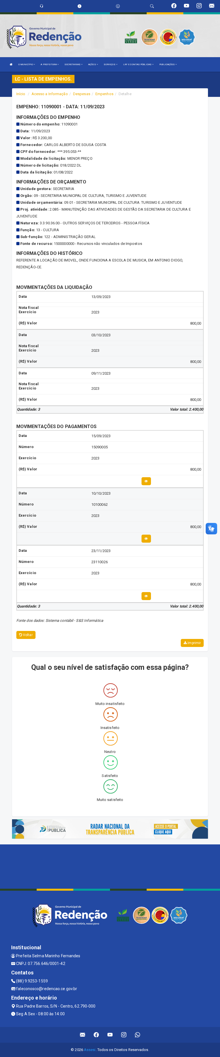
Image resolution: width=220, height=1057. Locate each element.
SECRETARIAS (72, 64)
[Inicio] (11, 64)
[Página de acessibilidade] (118, 6)
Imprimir (194, 643)
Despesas (81, 94)
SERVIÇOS (110, 64)
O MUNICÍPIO (26, 64)
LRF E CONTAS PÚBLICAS (137, 64)
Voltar (27, 635)
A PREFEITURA (49, 64)
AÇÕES (92, 64)
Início (20, 94)
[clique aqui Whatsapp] (138, 1035)
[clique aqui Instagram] (124, 1035)
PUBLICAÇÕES (167, 64)
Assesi (90, 1050)
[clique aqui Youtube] (110, 1035)
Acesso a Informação (50, 94)
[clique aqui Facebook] (96, 1035)
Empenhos (104, 94)
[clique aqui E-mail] (83, 1035)
